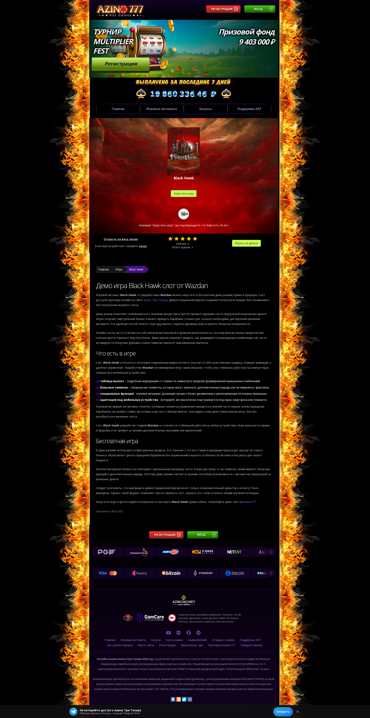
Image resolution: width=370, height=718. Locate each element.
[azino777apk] (198, 632)
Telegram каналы (251, 645)
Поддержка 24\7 (249, 109)
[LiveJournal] (195, 699)
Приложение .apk (192, 645)
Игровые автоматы (161, 109)
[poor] (176, 239)
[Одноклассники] (178, 699)
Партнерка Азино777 (221, 645)
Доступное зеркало (120, 645)
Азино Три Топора (156, 300)
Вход (258, 9)
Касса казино (174, 640)
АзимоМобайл (197, 640)
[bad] (170, 239)
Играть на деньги (246, 243)
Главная (118, 109)
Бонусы (205, 109)
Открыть (283, 711)
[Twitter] (184, 699)
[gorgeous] (195, 239)
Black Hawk (136, 269)
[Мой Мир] (190, 699)
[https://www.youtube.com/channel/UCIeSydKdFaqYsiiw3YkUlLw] (168, 632)
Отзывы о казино (223, 640)
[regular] (183, 239)
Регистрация (222, 9)
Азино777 (249, 502)
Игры (118, 269)
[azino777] (178, 632)
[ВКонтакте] (173, 699)
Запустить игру (184, 193)
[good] (189, 239)
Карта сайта (146, 645)
